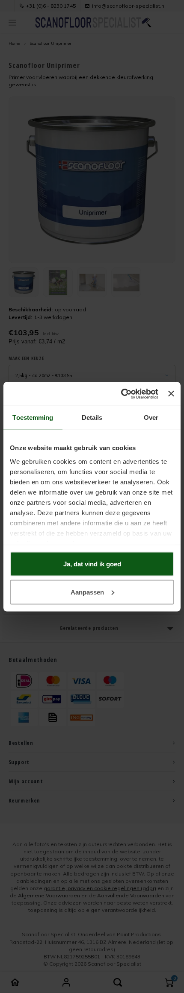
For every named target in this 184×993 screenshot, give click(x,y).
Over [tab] (151, 417)
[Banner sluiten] (171, 394)
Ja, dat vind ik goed (92, 564)
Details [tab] (92, 417)
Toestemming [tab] (32, 417)
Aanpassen (87, 591)
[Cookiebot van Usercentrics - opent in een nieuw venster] (121, 393)
